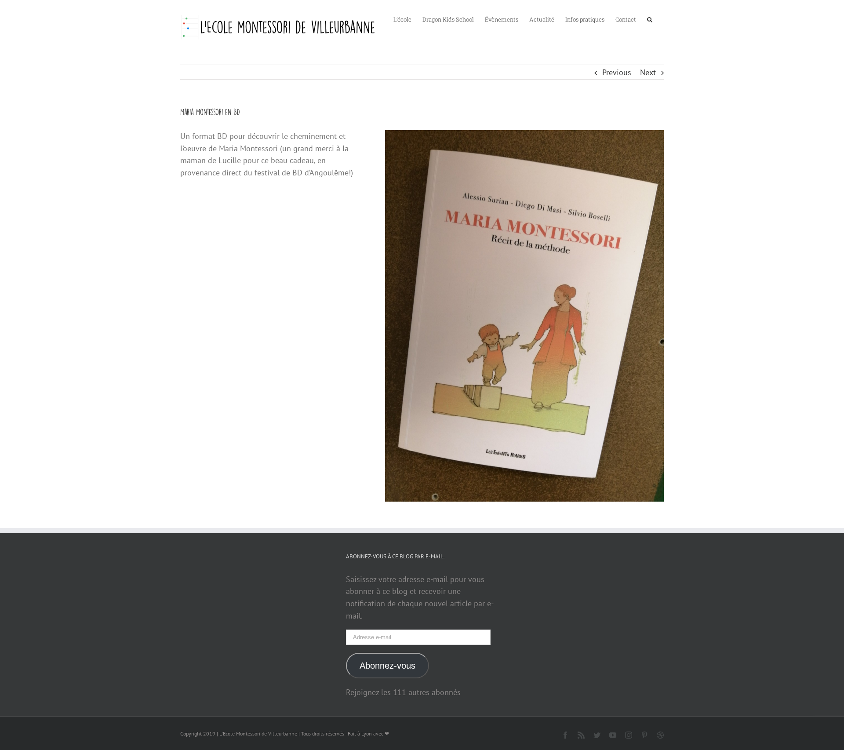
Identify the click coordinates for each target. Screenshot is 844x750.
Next (648, 72)
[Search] (650, 19)
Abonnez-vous (387, 665)
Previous (616, 72)
